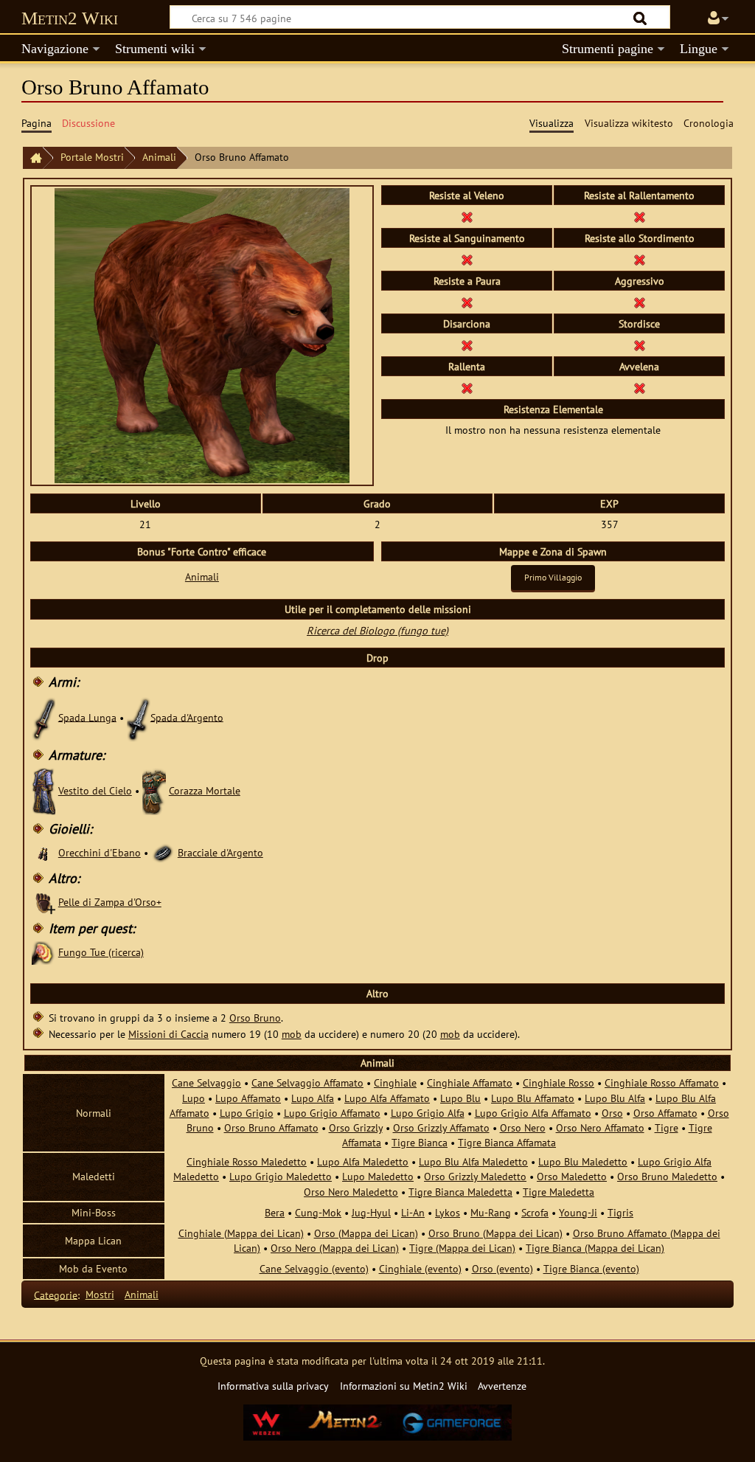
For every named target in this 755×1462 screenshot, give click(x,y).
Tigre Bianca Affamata (507, 1142)
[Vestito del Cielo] (43, 790)
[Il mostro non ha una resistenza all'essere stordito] (639, 259)
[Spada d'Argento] (138, 717)
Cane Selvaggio (206, 1082)
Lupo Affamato (248, 1098)
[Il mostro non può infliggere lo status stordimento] (639, 344)
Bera (275, 1212)
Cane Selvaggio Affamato (307, 1082)
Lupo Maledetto (378, 1176)
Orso (612, 1113)
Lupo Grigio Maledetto (280, 1176)
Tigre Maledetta (558, 1192)
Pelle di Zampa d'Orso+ (109, 902)
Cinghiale (395, 1082)
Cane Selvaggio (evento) (314, 1268)
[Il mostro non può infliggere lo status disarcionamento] (466, 344)
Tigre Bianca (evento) (591, 1268)
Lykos (447, 1212)
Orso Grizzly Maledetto (475, 1176)
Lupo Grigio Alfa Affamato (533, 1113)
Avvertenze (502, 1386)
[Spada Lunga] (43, 717)
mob (292, 1034)
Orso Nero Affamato (600, 1127)
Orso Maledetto (572, 1176)
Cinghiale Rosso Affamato (662, 1082)
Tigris (620, 1212)
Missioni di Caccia (168, 1034)
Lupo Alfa (312, 1098)
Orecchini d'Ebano (99, 852)
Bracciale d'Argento (220, 852)
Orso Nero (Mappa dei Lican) (335, 1248)
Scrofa (535, 1212)
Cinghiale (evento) (420, 1268)
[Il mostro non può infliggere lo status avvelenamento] (639, 387)
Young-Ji (578, 1212)
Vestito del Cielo (95, 790)
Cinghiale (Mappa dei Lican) (241, 1233)
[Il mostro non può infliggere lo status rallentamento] (466, 387)
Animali (159, 157)
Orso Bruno (255, 1018)
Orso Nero (523, 1127)
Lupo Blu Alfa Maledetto (473, 1161)
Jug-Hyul (371, 1212)
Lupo (193, 1098)
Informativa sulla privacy (273, 1386)
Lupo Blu (460, 1098)
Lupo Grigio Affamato (332, 1113)
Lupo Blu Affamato (532, 1098)
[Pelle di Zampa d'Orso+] (43, 902)
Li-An (413, 1212)
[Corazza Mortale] (154, 790)
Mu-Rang (490, 1212)
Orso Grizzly (356, 1127)
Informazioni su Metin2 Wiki (403, 1386)
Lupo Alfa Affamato (387, 1098)
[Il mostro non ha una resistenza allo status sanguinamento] (466, 259)
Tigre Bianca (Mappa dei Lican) (595, 1248)
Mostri (100, 1294)
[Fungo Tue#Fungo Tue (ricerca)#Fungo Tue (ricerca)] (43, 952)
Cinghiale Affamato (469, 1082)
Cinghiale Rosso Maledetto (247, 1161)
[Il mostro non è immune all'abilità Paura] (466, 301)
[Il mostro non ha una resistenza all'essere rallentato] (639, 216)
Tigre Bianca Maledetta (460, 1192)
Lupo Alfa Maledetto (362, 1161)
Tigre (666, 1127)
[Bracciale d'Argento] (163, 852)
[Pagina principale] (32, 158)
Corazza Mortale (204, 790)
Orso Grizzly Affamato (441, 1127)
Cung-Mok (318, 1212)
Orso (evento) (502, 1268)
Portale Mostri (92, 157)
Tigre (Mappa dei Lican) (462, 1248)
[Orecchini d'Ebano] (43, 852)
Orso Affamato (665, 1113)
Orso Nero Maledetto (351, 1192)
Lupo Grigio (247, 1113)
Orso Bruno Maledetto (667, 1176)
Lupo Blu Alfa (615, 1098)
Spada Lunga (87, 717)
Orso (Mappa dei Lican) (366, 1233)
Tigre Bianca (420, 1142)
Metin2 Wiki (69, 18)
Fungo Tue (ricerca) (101, 952)
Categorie (55, 1294)
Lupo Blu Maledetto (582, 1161)
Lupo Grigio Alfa (428, 1113)
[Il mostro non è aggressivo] (639, 301)
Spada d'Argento (186, 717)
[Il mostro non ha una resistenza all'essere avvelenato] (466, 216)
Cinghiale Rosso (558, 1082)
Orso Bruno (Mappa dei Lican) (495, 1233)
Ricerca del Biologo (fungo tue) (377, 630)
